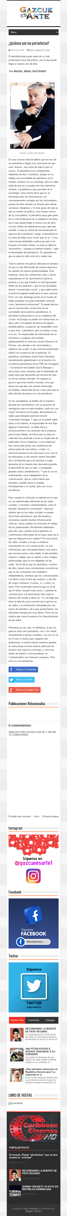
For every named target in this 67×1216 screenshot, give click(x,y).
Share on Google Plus (27, 689)
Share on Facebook (26, 669)
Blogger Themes (34, 1211)
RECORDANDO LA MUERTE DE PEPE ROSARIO (39, 1172)
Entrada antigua (50, 816)
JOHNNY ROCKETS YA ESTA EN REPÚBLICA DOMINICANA (40, 1188)
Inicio (36, 816)
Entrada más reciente (20, 816)
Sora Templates (31, 1208)
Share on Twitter (24, 679)
